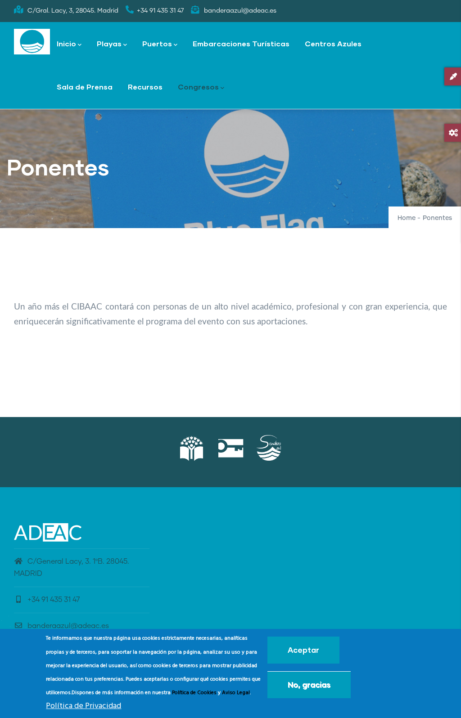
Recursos (145, 86)
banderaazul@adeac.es (68, 625)
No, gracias (309, 684)
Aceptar (303, 650)
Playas (109, 43)
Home (407, 218)
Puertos (157, 43)
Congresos (198, 86)
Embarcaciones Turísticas (241, 43)
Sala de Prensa (85, 86)
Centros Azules (333, 43)
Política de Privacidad (83, 706)
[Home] (32, 42)
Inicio (66, 43)
